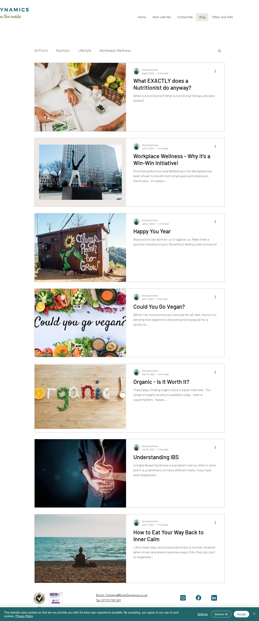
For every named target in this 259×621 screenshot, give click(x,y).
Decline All (221, 614)
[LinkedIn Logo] (214, 597)
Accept (241, 614)
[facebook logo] (198, 597)
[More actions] (216, 71)
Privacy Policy (24, 616)
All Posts (41, 50)
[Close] (254, 614)
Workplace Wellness (115, 50)
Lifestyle (84, 50)
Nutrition (63, 50)
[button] (161, 17)
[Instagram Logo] (182, 597)
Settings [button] (202, 614)
